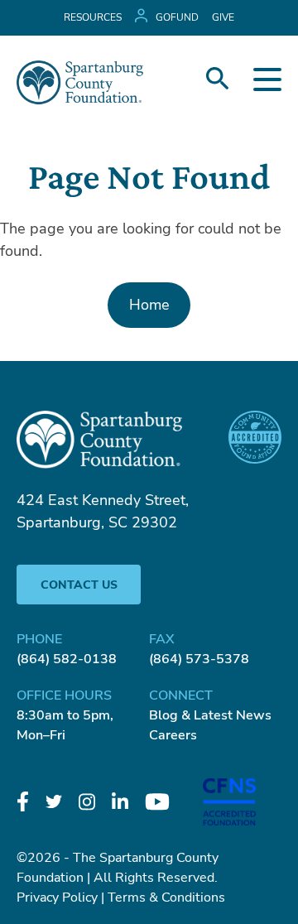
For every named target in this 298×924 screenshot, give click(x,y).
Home (149, 305)
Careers (173, 735)
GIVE (223, 17)
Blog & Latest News (210, 715)
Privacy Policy (57, 897)
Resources (93, 17)
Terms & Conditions (166, 897)
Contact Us (79, 585)
